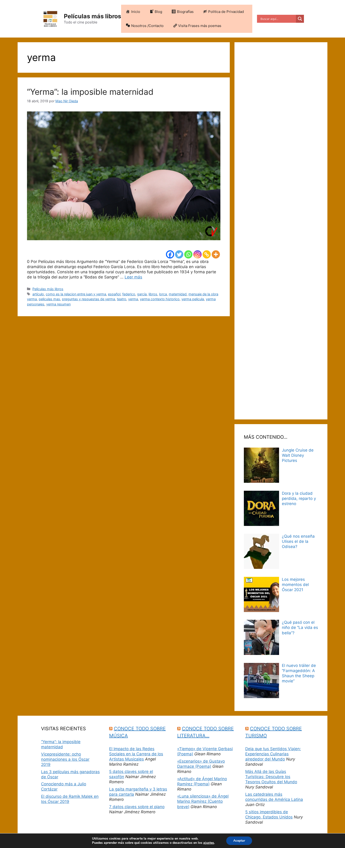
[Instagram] (197, 254)
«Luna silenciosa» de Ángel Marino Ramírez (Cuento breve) (203, 801)
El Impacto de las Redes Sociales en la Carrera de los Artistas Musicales (136, 753)
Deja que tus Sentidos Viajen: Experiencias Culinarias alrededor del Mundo (273, 753)
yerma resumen (58, 304)
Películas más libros (92, 16)
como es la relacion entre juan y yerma (76, 294)
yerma (133, 299)
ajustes (208, 843)
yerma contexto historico (160, 299)
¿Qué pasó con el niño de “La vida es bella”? (300, 627)
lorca (163, 294)
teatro (121, 299)
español (114, 294)
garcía (142, 294)
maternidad (178, 294)
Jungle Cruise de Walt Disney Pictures (298, 455)
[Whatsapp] (188, 254)
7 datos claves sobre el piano (137, 806)
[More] (216, 254)
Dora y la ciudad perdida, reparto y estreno (299, 498)
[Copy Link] (207, 254)
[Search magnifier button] (300, 19)
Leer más (133, 277)
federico (128, 294)
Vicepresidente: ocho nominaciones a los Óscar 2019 (65, 759)
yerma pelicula (192, 299)
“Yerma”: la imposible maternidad (90, 92)
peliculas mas (49, 299)
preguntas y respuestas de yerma (88, 299)
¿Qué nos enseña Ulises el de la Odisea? (298, 541)
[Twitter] (179, 254)
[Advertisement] (281, 231)
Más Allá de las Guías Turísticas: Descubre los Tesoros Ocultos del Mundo (271, 776)
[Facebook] (170, 254)
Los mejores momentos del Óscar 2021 (295, 584)
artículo (38, 294)
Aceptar (239, 840)
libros (153, 294)
